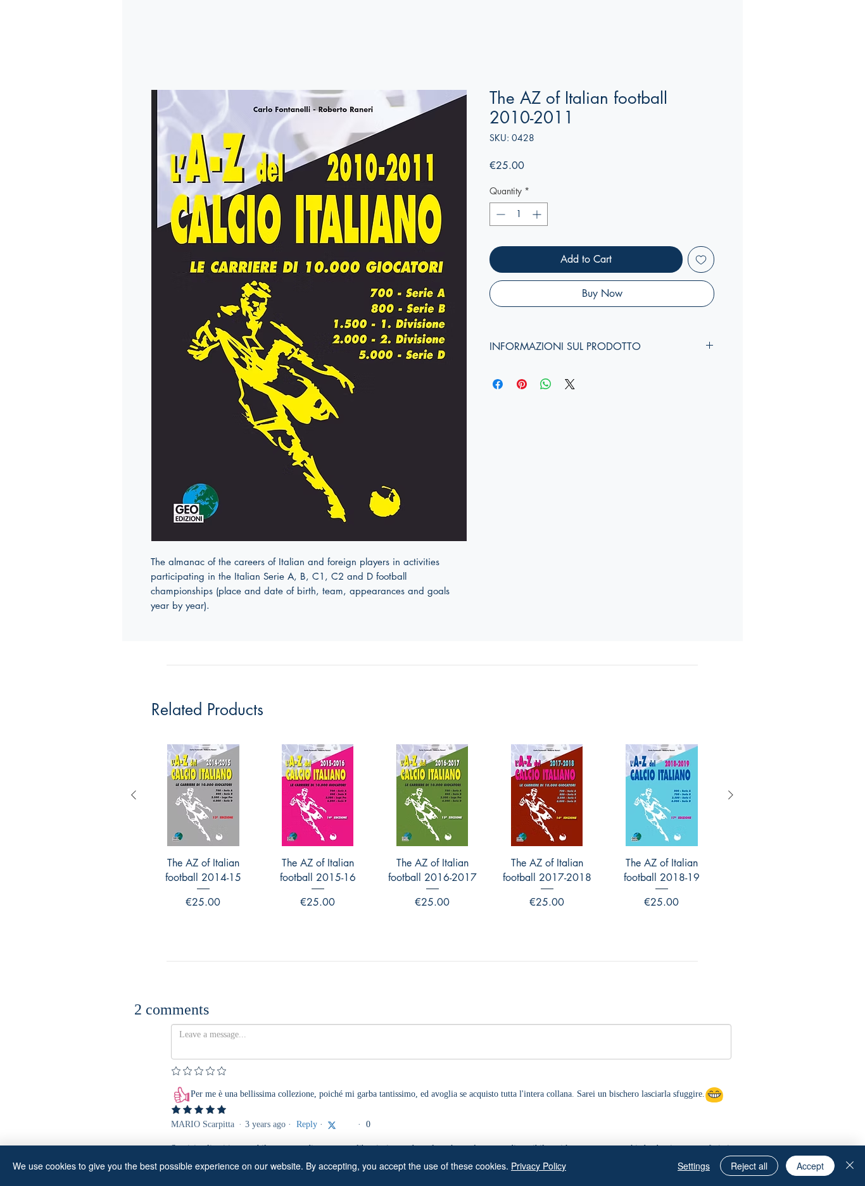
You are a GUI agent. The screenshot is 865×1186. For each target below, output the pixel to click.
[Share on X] (570, 384)
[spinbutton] (518, 214)
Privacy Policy (538, 1165)
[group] (432, 843)
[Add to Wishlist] (701, 259)
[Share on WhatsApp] (545, 384)
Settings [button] (694, 1165)
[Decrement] (499, 214)
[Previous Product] (133, 794)
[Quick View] (203, 795)
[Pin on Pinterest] (521, 384)
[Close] (849, 1166)
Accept (810, 1165)
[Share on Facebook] (497, 384)
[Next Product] (730, 794)
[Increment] (538, 214)
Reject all (749, 1165)
